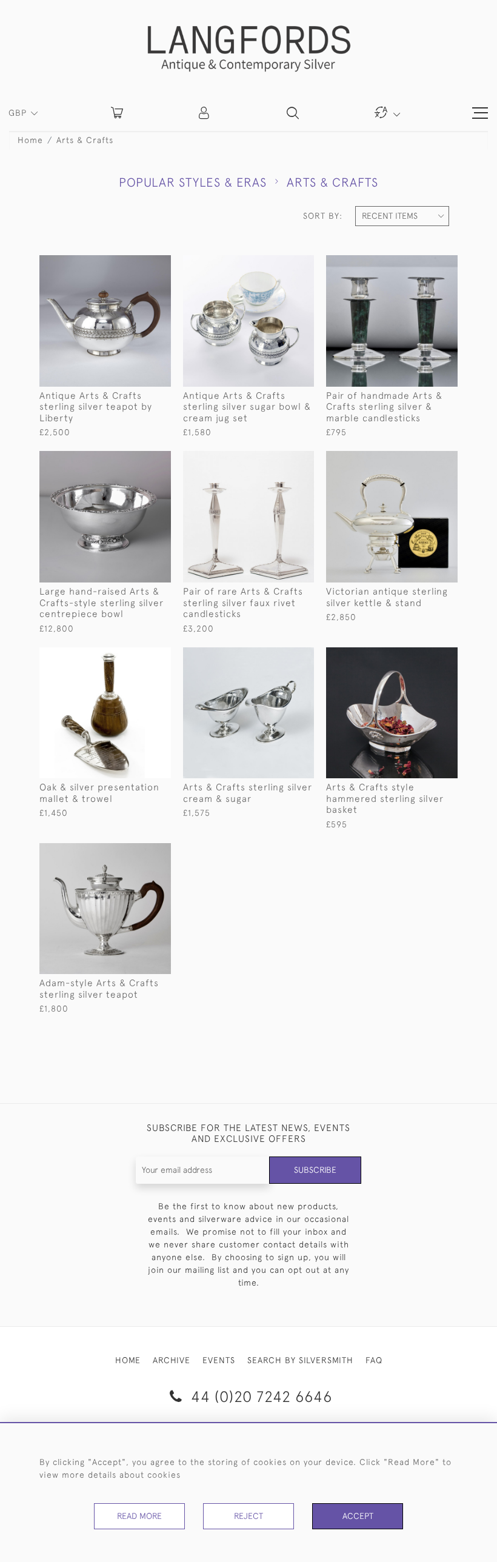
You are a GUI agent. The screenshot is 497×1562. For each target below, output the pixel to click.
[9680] (277, 265)
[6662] (133, 657)
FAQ (373, 1360)
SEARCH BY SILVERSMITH (300, 1360)
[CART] (116, 113)
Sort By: (322, 216)
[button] (204, 113)
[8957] (421, 265)
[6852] (133, 853)
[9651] (133, 460)
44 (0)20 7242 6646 (259, 1396)
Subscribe (315, 1170)
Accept (357, 1516)
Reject (248, 1516)
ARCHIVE (171, 1360)
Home (30, 140)
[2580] (277, 460)
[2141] (277, 657)
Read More (139, 1516)
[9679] (133, 265)
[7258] (421, 657)
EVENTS (218, 1360)
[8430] (421, 460)
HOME (128, 1360)
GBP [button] (19, 113)
